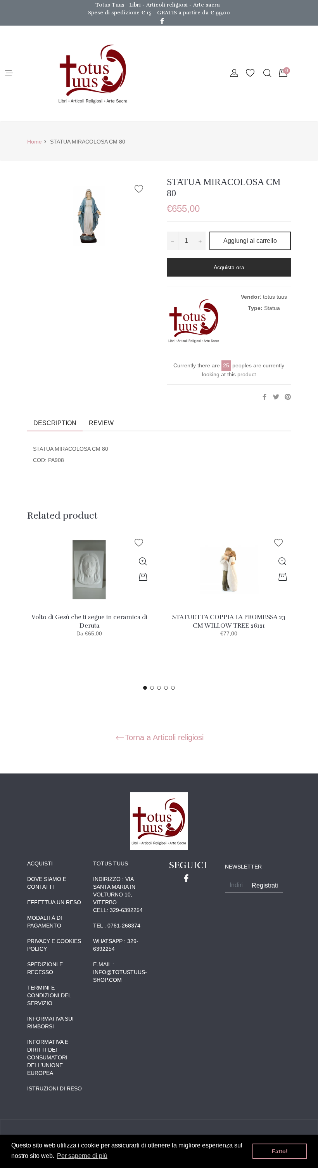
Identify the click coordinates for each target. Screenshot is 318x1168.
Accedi (234, 73)
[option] (89, 591)
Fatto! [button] (280, 1151)
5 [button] (173, 688)
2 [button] (152, 688)
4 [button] (166, 688)
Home (34, 141)
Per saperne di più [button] (82, 1155)
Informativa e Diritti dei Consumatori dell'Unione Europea (47, 1057)
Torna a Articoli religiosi (164, 737)
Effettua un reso (54, 902)
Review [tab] (102, 423)
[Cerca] (266, 73)
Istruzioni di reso (54, 1088)
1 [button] (145, 688)
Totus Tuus (109, 5)
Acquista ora (229, 267)
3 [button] (159, 688)
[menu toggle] (8, 73)
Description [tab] (54, 423)
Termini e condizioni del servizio (49, 995)
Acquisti (40, 863)
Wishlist (250, 73)
